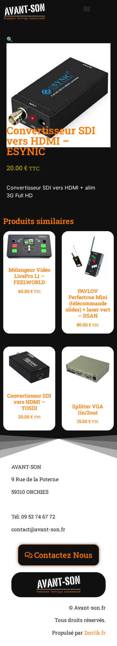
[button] (87, 8)
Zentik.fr (95, 632)
